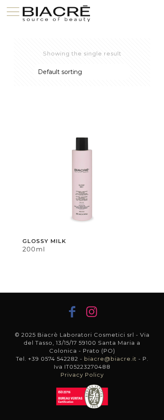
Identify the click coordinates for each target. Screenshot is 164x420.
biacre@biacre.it (110, 358)
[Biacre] (56, 12)
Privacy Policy (82, 374)
